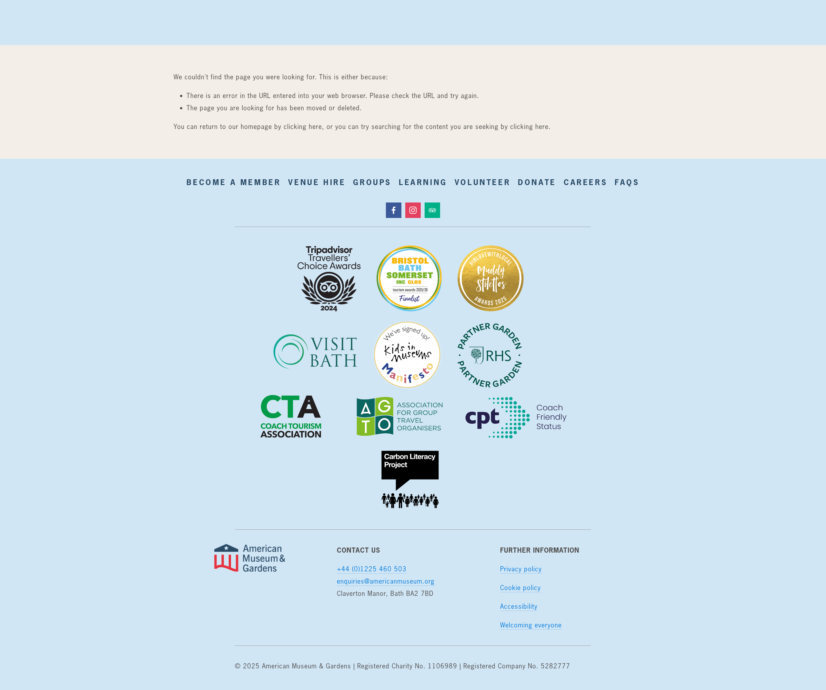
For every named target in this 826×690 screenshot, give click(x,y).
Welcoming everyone (531, 625)
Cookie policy (520, 588)
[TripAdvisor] (432, 210)
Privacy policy (521, 569)
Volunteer (482, 182)
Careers (585, 182)
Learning (423, 182)
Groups (372, 182)
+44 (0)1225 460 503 (372, 569)
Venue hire (317, 182)
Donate (537, 182)
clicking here (303, 127)
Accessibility (519, 606)
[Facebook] (393, 210)
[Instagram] (413, 210)
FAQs (627, 182)
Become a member (233, 182)
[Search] (179, 22)
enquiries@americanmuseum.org (386, 581)
